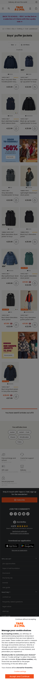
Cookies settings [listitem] (20, 671)
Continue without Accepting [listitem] (25, 619)
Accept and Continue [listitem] (19, 676)
